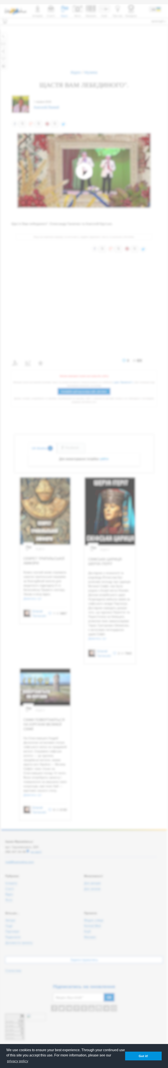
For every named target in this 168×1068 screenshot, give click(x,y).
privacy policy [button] (17, 1061)
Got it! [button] (143, 1056)
